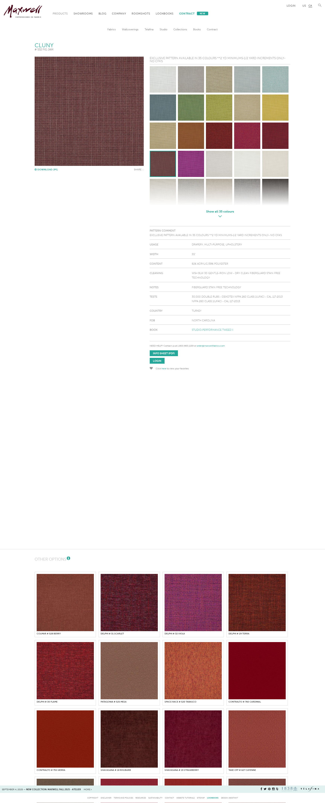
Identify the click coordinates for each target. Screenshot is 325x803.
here (164, 368)
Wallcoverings (130, 29)
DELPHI (112, 633)
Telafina (149, 29)
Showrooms (83, 13)
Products (60, 13)
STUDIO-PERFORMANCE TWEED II (212, 329)
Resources (140, 798)
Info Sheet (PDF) (164, 353)
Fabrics (111, 29)
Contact (169, 798)
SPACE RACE (180, 701)
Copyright (92, 798)
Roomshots (141, 13)
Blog (102, 13)
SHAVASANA (116, 770)
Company (119, 13)
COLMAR (49, 633)
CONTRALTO (245, 701)
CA (310, 5)
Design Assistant (229, 798)
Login (291, 5)
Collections (180, 29)
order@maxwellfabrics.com (211, 345)
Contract (192, 13)
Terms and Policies (123, 798)
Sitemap (201, 798)
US (304, 5)
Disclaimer (106, 798)
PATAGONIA (114, 701)
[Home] (23, 11)
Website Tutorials (185, 798)
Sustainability (155, 798)
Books (197, 29)
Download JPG (47, 169)
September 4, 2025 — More (46, 789)
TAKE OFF (242, 770)
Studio (163, 29)
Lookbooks (164, 13)
